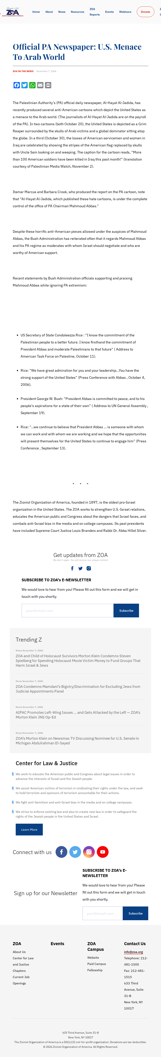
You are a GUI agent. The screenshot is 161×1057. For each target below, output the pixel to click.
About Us (19, 952)
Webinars (125, 12)
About (49, 12)
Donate (145, 12)
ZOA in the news (23, 71)
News (61, 12)
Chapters (19, 971)
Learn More (29, 830)
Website (93, 957)
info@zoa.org (133, 952)
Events (109, 12)
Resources (77, 12)
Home (36, 12)
